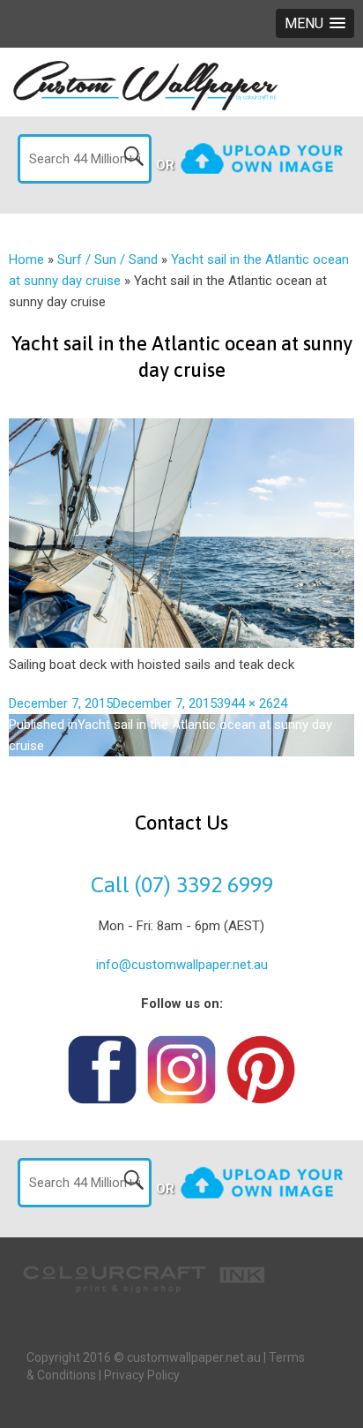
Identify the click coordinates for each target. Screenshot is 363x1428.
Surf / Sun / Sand (107, 259)
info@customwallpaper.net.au (182, 965)
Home (26, 259)
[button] (315, 23)
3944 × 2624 (252, 703)
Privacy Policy (142, 1375)
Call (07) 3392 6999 (182, 884)
